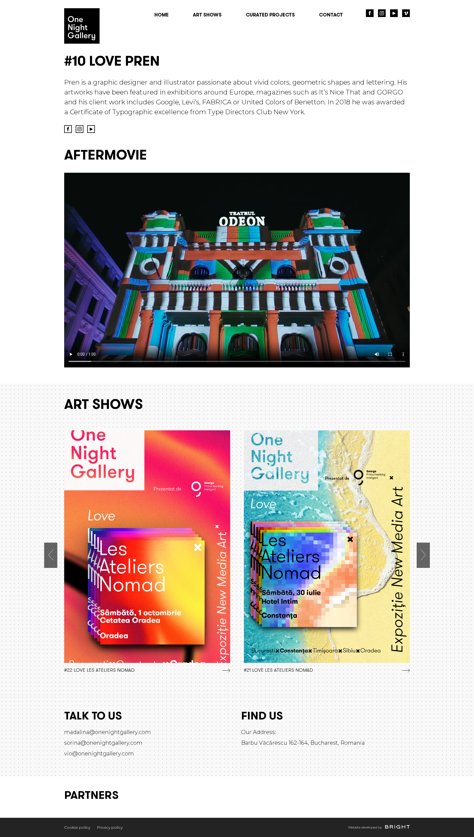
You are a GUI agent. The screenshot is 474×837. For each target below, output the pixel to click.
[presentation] (50, 555)
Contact (331, 15)
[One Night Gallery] (82, 42)
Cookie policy (77, 827)
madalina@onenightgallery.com (107, 732)
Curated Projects (270, 15)
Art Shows (207, 15)
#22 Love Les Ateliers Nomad (99, 670)
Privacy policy (110, 827)
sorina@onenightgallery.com (103, 743)
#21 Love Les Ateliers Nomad (278, 670)
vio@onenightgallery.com (99, 753)
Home (161, 15)
